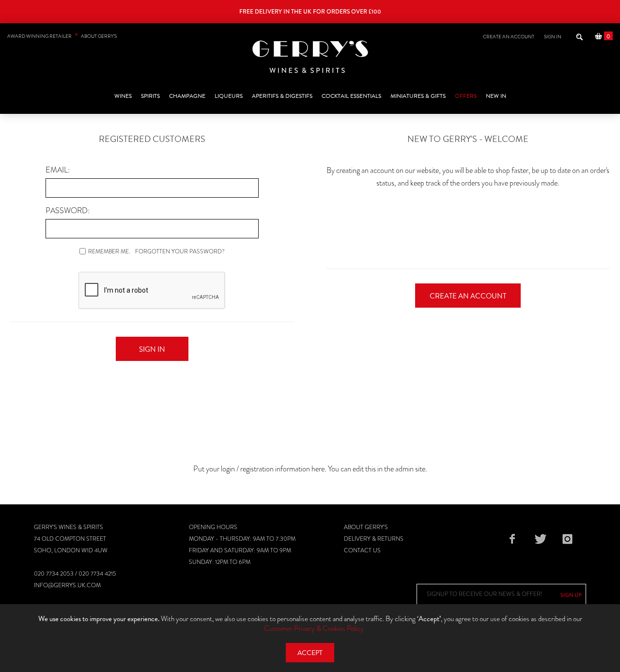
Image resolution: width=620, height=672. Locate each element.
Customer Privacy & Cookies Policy (314, 628)
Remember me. (109, 251)
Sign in (552, 36)
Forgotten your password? (180, 251)
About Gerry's (366, 527)
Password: (68, 210)
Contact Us (362, 550)
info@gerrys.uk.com (67, 585)
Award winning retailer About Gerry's (62, 36)
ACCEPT (310, 653)
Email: (58, 169)
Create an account (508, 36)
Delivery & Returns (373, 538)
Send (571, 595)
